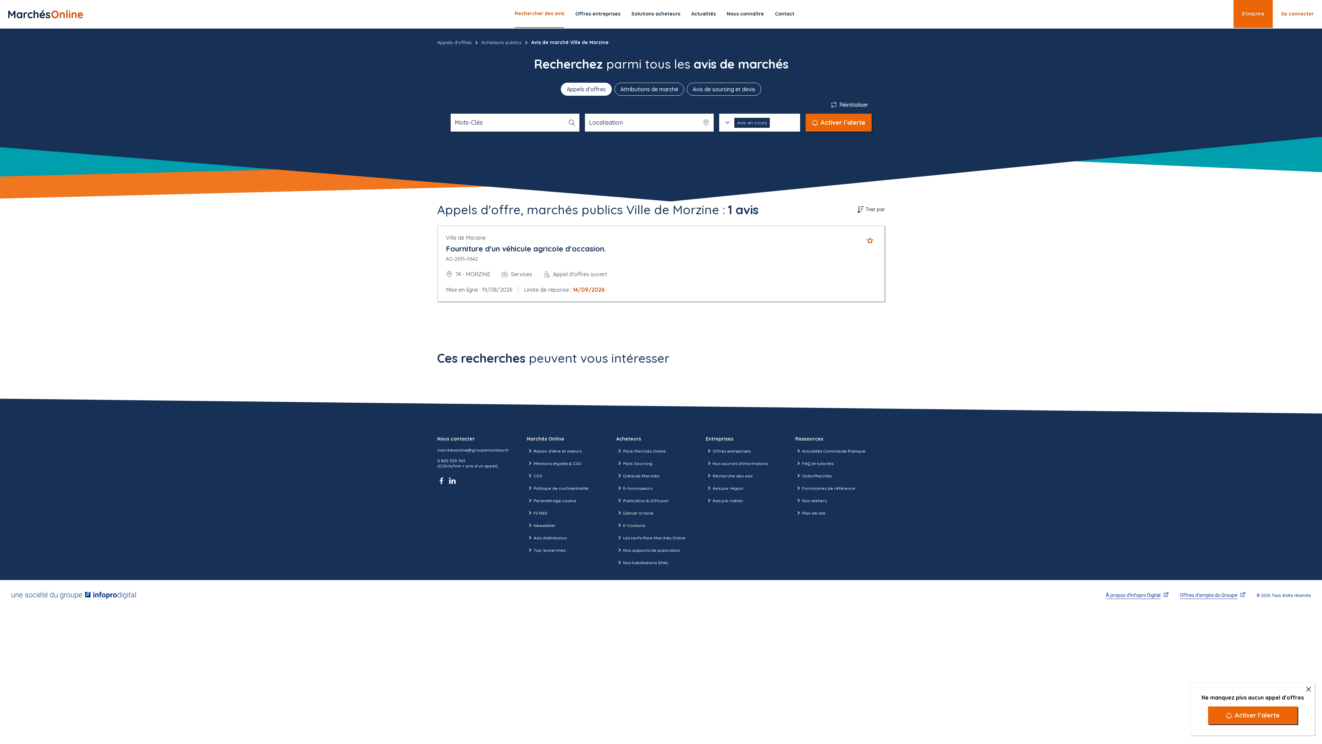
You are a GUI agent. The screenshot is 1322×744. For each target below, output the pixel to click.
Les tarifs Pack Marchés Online (654, 537)
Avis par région (728, 488)
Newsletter (545, 525)
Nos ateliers (814, 500)
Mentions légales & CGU (557, 463)
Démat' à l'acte (638, 513)
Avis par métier (728, 500)
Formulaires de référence (828, 488)
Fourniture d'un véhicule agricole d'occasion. (526, 249)
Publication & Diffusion (646, 500)
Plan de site (814, 513)
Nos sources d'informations (740, 463)
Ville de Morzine (466, 237)
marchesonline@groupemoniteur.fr (473, 450)
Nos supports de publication (651, 550)
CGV (538, 475)
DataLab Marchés (641, 475)
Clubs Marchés (817, 475)
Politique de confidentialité (561, 488)
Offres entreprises (597, 14)
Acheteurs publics (501, 42)
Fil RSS (540, 513)
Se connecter (1297, 14)
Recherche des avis (733, 475)
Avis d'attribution (550, 537)
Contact (784, 14)
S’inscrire (1253, 14)
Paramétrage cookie (555, 500)
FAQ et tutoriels (817, 463)
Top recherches (550, 550)
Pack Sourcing (637, 463)
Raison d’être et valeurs (558, 451)
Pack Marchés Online (644, 451)
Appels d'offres (454, 42)
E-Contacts (634, 525)
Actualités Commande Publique (833, 451)
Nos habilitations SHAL (646, 562)
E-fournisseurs (637, 488)
